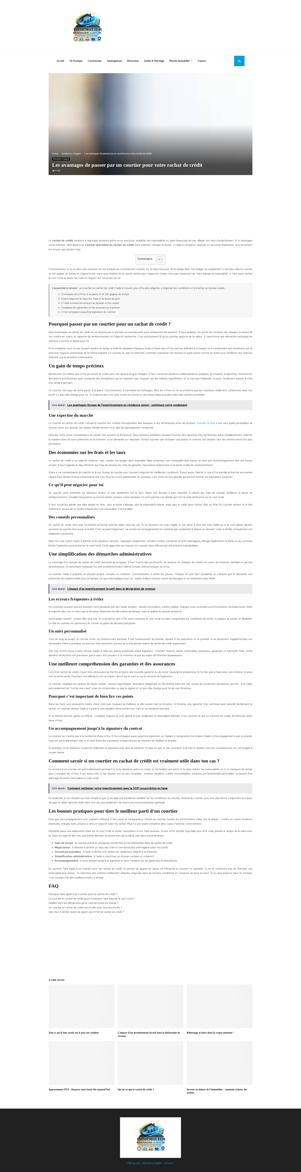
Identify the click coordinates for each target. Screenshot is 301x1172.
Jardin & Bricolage (154, 61)
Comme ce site (206, 423)
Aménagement (114, 61)
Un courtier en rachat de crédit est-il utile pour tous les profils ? (85, 907)
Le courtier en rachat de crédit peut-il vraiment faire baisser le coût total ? (92, 898)
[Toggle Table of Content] (158, 260)
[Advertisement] (181, 27)
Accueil (60, 61)
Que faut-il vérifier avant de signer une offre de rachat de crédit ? (86, 911)
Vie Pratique (76, 61)
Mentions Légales (152, 1163)
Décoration (133, 61)
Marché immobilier (179, 61)
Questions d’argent (61, 159)
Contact (202, 61)
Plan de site (134, 1163)
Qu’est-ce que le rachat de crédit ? (136, 1089)
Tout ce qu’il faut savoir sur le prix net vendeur (74, 1032)
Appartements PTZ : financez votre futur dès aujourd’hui (79, 1089)
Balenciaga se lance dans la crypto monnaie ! (210, 1032)
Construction (95, 61)
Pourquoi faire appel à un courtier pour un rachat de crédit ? (83, 894)
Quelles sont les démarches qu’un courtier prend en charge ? (83, 903)
